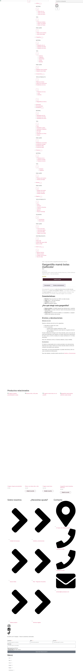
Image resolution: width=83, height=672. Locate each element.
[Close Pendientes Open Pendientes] (42, 107)
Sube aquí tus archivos (12, 648)
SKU (31, 640)
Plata (10, 660)
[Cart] (57, 9)
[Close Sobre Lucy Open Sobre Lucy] (43, 247)
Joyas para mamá (48, 261)
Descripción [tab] (47, 285)
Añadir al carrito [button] (30, 491)
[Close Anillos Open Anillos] (40, 3)
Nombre (9, 640)
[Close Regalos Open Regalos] (41, 196)
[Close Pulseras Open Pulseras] (41, 150)
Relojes (10, 665)
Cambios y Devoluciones (69, 353)
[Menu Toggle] (29, 1)
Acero (10, 662)
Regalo (10, 667)
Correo (54, 640)
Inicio (43, 261)
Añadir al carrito (57, 279)
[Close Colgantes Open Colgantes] (42, 37)
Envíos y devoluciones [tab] (58, 285)
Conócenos (11, 670)
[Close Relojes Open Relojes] (41, 182)
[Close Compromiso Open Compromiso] (43, 74)
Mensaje (9, 643)
